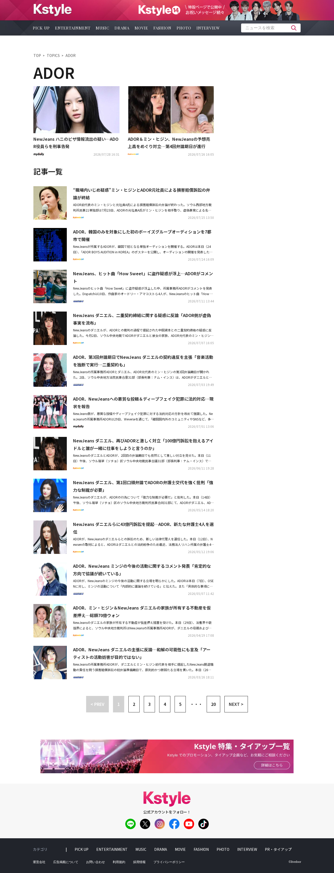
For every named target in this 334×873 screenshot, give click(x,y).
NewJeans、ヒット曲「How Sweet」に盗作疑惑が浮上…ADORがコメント (143, 277)
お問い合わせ (95, 862)
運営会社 (39, 862)
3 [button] (149, 704)
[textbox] (271, 28)
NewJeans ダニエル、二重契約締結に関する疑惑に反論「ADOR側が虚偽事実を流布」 (142, 319)
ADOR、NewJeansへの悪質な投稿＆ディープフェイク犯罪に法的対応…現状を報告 (143, 402)
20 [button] (213, 704)
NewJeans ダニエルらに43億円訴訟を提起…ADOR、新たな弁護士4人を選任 (143, 528)
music (102, 28)
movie (141, 28)
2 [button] (134, 704)
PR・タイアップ (278, 849)
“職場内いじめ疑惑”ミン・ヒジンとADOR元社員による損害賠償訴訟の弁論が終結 (141, 194)
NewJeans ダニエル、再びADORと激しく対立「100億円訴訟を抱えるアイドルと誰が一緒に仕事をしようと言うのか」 (143, 444)
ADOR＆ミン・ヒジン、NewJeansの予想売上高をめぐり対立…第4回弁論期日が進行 (169, 143)
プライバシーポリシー (169, 862)
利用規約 (119, 862)
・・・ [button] (196, 704)
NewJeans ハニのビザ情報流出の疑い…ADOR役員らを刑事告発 (75, 143)
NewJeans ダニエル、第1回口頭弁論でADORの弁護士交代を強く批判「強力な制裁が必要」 (143, 486)
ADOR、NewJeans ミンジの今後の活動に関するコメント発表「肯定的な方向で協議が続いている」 (142, 570)
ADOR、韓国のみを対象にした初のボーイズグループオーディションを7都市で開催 (142, 235)
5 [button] (180, 704)
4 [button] (165, 704)
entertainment (73, 28)
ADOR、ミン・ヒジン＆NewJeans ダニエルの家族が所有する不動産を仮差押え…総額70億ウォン (142, 611)
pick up (41, 28)
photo (184, 28)
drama (122, 28)
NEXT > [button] (236, 704)
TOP (37, 55)
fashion (162, 28)
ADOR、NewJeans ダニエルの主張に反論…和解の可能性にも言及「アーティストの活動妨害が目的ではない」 (142, 653)
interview (208, 28)
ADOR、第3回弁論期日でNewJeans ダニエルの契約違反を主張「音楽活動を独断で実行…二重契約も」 (143, 361)
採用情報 (139, 862)
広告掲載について (65, 862)
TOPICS (53, 55)
